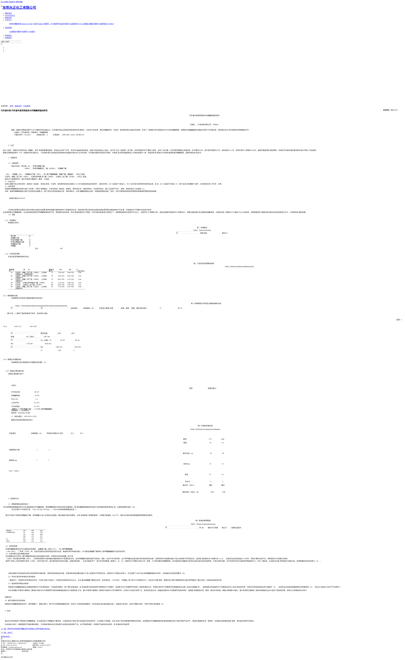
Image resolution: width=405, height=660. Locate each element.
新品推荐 (8, 28)
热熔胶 (24, 31)
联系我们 (8, 35)
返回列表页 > (6, 636)
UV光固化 (31, 31)
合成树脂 (12, 31)
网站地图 (19, 2)
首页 (11, 106)
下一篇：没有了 (7, 633)
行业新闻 (26, 106)
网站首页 (8, 13)
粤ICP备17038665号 (14, 651)
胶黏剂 (19, 31)
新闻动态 (8, 18)
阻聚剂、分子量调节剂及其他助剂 (56, 24)
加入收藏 (4, 2)
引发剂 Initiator (38, 24)
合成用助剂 (74, 24)
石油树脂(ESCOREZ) (106, 24)
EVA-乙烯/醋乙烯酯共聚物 (88, 24)
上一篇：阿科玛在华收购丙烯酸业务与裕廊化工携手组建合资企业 (25, 629)
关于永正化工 (10, 15)
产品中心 (8, 20)
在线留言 (11, 2)
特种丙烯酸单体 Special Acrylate (20, 24)
